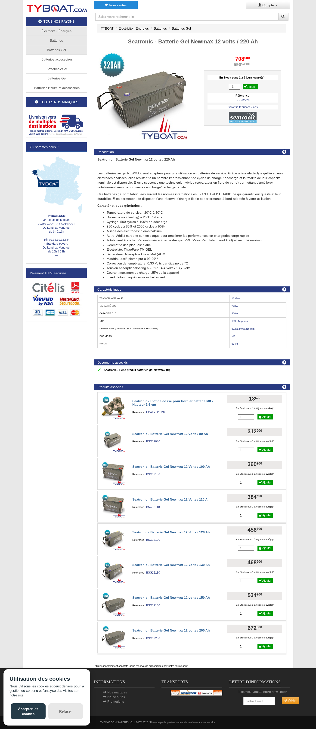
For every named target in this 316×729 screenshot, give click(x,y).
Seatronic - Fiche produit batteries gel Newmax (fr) (137, 370)
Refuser (65, 711)
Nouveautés (117, 5)
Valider (292, 700)
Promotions (115, 701)
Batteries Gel (56, 50)
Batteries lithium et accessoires (56, 88)
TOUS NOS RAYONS (58, 21)
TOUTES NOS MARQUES (58, 102)
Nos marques (117, 692)
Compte (268, 5)
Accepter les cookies (28, 711)
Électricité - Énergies (56, 31)
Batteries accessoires (56, 59)
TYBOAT (107, 28)
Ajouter (252, 86)
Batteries (56, 40)
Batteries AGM (57, 69)
